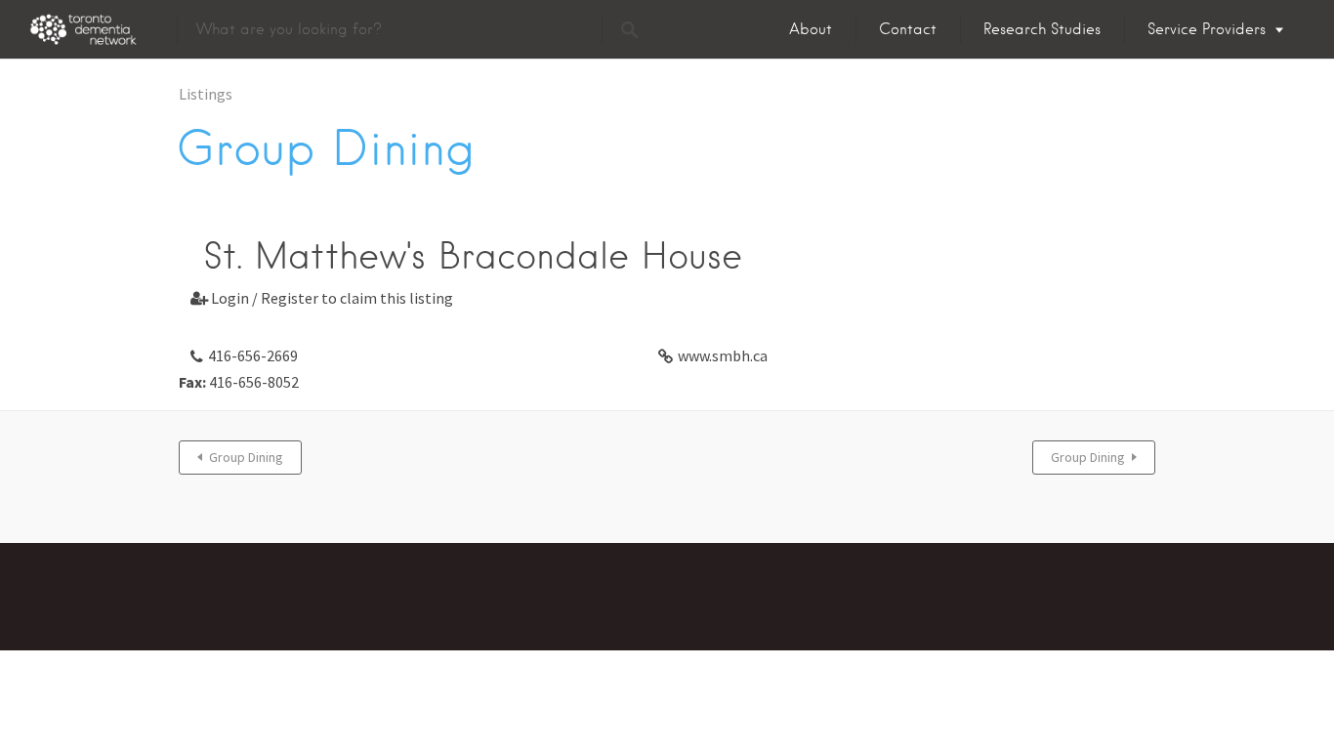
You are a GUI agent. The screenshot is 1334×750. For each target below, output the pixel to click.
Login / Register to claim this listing (321, 298)
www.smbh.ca (723, 355)
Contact (908, 29)
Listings (205, 94)
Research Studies (1042, 29)
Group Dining (246, 457)
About (810, 29)
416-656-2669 (253, 355)
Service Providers (1206, 29)
